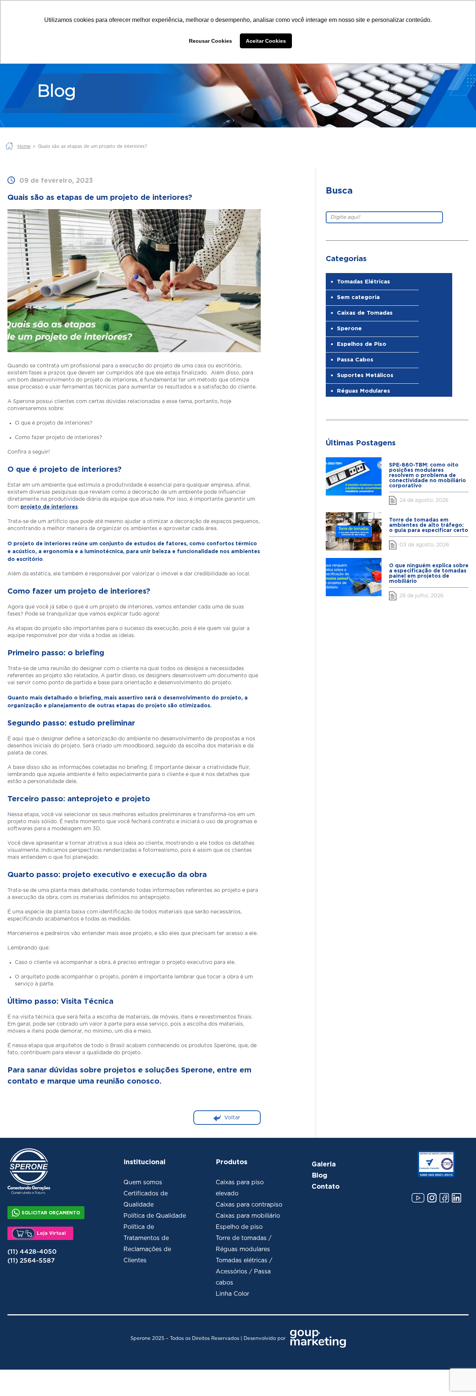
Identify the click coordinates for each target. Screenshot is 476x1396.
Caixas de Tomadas (365, 312)
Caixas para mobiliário (248, 1216)
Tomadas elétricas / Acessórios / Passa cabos (244, 1271)
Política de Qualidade (154, 1216)
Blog (319, 1175)
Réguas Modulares (363, 390)
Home (23, 146)
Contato (326, 1186)
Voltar (232, 1117)
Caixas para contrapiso (249, 1205)
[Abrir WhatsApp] (457, 1377)
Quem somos (142, 1182)
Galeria (324, 1164)
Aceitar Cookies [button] (266, 41)
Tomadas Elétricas (363, 281)
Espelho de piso (239, 1227)
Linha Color (232, 1294)
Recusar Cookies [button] (210, 41)
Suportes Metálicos (365, 375)
